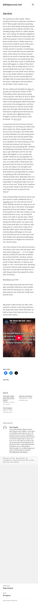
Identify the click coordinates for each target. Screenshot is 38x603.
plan (8, 462)
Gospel (31, 460)
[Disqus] (19, 493)
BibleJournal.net (12, 4)
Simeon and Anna (25, 396)
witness (16, 462)
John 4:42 (15, 252)
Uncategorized (7, 460)
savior (12, 462)
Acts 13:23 (17, 119)
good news (25, 460)
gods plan (18, 460)
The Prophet (7, 408)
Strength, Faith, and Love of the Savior (8, 398)
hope (4, 462)
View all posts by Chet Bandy (18, 452)
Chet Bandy (21, 458)
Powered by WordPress (10, 600)
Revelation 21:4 (9, 279)
